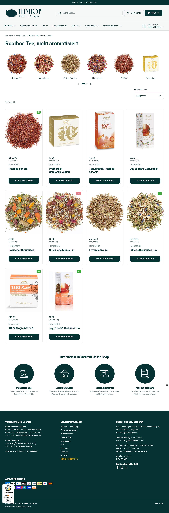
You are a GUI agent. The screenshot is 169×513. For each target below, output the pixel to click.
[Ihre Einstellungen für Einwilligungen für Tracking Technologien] (167, 385)
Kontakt (64, 455)
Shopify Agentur (10, 506)
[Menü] (12, 485)
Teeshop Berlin (30, 503)
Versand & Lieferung (69, 426)
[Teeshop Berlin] (23, 13)
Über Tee (64, 452)
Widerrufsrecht (67, 434)
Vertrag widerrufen (69, 459)
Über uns (64, 448)
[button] (153, 13)
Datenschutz (66, 437)
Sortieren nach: (140, 90)
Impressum (66, 441)
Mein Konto (136, 13)
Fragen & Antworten (69, 430)
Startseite (9, 35)
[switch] (8, 500)
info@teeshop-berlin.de (133, 440)
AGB (63, 444)
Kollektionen (21, 35)
